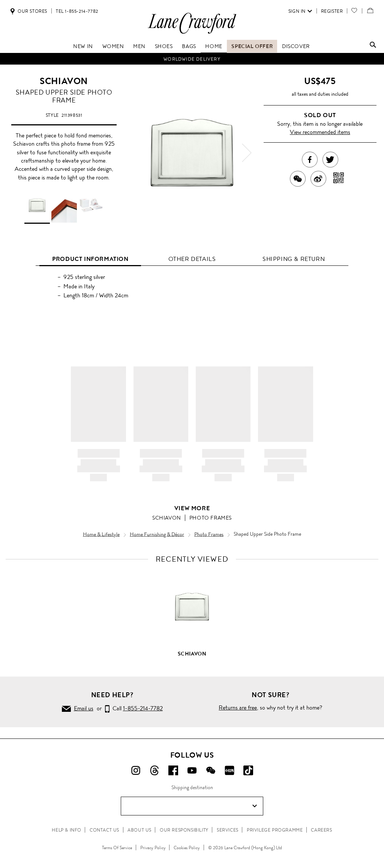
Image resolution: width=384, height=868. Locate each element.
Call (136, 708)
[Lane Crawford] (192, 33)
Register (332, 11)
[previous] (137, 152)
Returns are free (238, 707)
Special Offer (252, 46)
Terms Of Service (117, 847)
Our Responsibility (184, 830)
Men (139, 46)
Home (213, 46)
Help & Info (66, 830)
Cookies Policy (187, 847)
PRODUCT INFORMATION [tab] (90, 259)
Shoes (164, 46)
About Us (140, 830)
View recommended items (320, 132)
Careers (321, 830)
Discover (296, 46)
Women (113, 46)
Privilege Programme (275, 830)
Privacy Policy (153, 847)
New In (83, 46)
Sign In (297, 11)
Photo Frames (210, 517)
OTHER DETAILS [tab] (192, 259)
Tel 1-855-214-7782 (77, 11)
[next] (246, 152)
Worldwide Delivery (192, 59)
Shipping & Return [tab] (293, 259)
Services (227, 830)
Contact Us (104, 830)
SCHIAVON (64, 81)
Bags (189, 46)
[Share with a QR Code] (338, 179)
